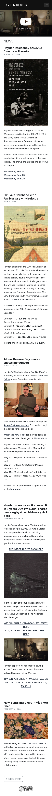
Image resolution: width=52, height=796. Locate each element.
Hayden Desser (15, 4)
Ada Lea (34, 451)
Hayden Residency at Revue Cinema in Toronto (23, 49)
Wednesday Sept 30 (14, 178)
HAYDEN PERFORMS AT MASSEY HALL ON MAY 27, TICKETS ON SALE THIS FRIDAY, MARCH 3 (26, 682)
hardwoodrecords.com (23, 299)
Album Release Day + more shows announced (22, 360)
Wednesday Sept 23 (14, 175)
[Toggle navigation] (46, 5)
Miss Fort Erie (36, 743)
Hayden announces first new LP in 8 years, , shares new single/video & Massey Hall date (25, 511)
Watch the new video (15, 434)
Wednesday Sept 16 (14, 171)
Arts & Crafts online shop (16, 425)
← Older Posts (13, 779)
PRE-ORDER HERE (26, 549)
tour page (15, 489)
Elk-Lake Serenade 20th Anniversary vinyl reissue (21, 196)
